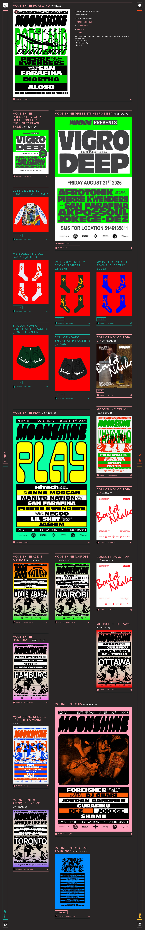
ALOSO (79, 33)
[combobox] (67, 243)
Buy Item (18, 235)
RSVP (100, 391)
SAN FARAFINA (82, 25)
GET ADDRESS (61, 912)
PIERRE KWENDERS (84, 22)
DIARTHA (80, 29)
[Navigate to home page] (5, 5)
